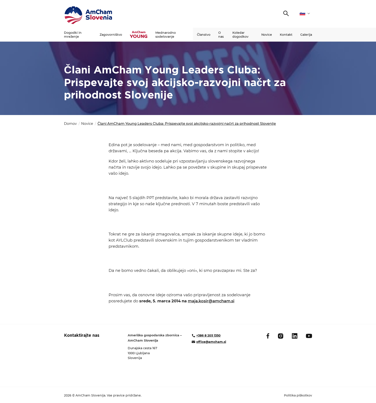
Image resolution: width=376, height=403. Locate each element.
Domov (70, 124)
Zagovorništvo (111, 35)
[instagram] (280, 336)
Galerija (306, 35)
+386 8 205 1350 (208, 335)
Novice (266, 35)
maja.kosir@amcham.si (211, 301)
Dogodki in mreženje (73, 35)
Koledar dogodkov (240, 35)
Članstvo (203, 35)
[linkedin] (294, 336)
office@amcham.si (211, 342)
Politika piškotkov (298, 395)
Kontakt (286, 35)
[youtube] (309, 336)
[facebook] (267, 336)
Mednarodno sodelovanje (165, 35)
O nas (221, 35)
